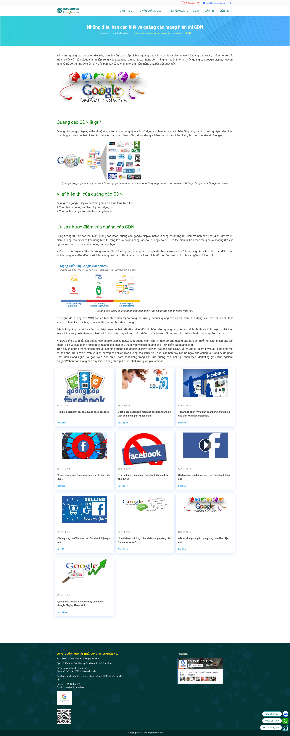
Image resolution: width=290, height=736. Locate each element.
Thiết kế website (178, 11)
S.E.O (196, 11)
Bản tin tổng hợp (121, 33)
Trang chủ (104, 33)
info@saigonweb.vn (215, 3)
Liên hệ (224, 11)
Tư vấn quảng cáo (149, 11)
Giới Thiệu (126, 11)
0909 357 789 (192, 3)
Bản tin (209, 11)
